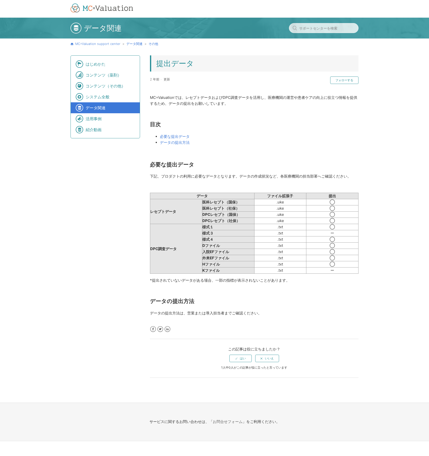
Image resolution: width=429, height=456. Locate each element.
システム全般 (97, 96)
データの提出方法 (175, 142)
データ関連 (134, 44)
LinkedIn (167, 329)
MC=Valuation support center (97, 44)
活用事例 (94, 118)
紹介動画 (94, 129)
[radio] (240, 358)
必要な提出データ (175, 136)
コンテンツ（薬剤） (103, 75)
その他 (153, 44)
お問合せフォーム (228, 421)
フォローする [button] (344, 80)
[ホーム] (102, 11)
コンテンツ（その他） (105, 85)
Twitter (160, 329)
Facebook (153, 329)
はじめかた (96, 64)
